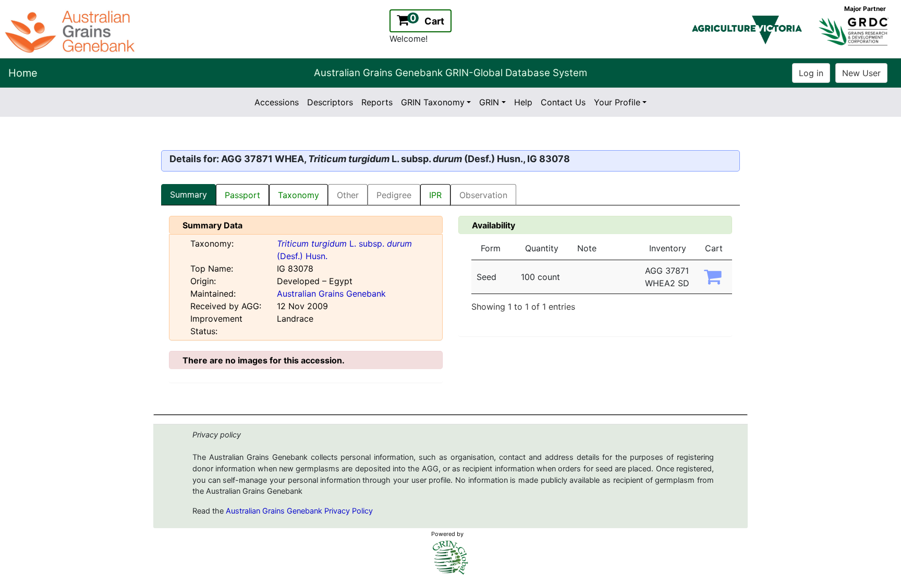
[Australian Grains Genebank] (71, 31)
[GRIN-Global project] (450, 558)
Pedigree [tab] (393, 195)
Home (23, 73)
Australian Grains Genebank (331, 293)
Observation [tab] (483, 195)
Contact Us (563, 102)
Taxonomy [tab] (298, 195)
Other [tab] (348, 195)
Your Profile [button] (617, 102)
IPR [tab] (435, 195)
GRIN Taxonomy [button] (433, 102)
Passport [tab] (242, 195)
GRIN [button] (489, 102)
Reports (377, 102)
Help (523, 102)
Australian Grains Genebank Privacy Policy (299, 511)
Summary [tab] (188, 194)
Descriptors (330, 102)
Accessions (276, 102)
